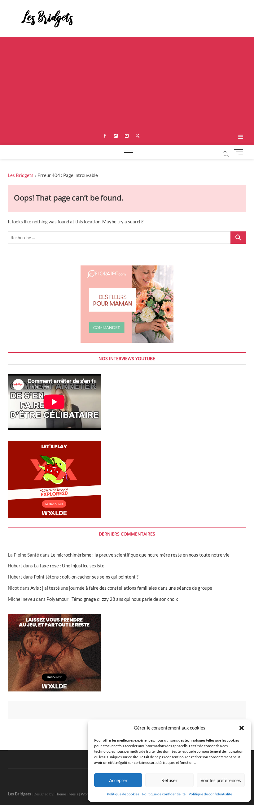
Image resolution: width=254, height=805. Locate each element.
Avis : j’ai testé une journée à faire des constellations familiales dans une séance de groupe (121, 588)
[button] (242, 728)
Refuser (169, 780)
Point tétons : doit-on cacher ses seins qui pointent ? (86, 576)
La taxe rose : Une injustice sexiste (69, 565)
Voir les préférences (220, 780)
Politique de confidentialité (164, 794)
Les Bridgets (20, 175)
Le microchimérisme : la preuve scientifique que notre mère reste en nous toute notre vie (140, 554)
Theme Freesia (66, 794)
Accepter (118, 780)
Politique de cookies (123, 794)
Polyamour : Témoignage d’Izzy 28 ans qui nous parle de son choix (112, 599)
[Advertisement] (127, 83)
